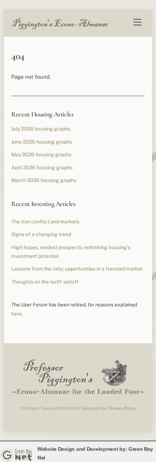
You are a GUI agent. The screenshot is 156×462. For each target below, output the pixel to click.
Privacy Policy (123, 408)
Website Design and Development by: (82, 449)
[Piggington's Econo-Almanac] (60, 27)
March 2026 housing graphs (44, 180)
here (16, 314)
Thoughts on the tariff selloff (45, 282)
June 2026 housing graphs (41, 142)
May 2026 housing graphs (41, 154)
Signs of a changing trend (41, 234)
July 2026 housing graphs (40, 129)
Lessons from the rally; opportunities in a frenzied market (77, 269)
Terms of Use (94, 408)
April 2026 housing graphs (42, 167)
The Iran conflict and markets (45, 221)
